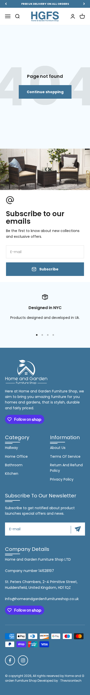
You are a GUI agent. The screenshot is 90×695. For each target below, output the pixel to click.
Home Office (16, 456)
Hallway (11, 447)
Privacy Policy (62, 479)
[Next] (84, 4)
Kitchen (11, 473)
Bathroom (13, 465)
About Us (58, 447)
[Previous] (6, 4)
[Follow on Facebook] (10, 660)
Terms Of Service (65, 456)
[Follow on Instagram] (23, 660)
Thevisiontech (71, 680)
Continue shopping (45, 91)
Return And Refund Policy (66, 467)
